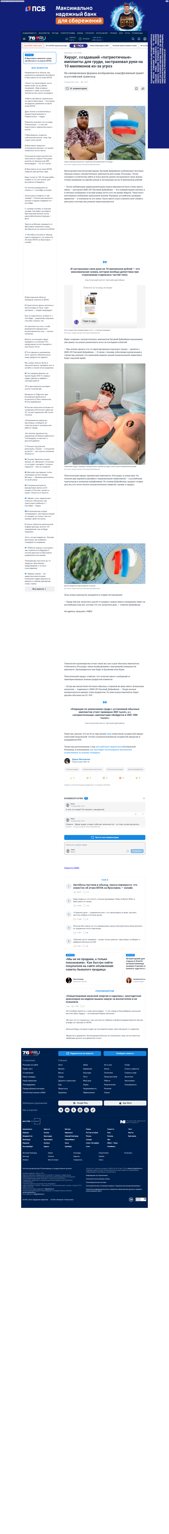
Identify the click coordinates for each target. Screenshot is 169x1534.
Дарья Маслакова (81, 759)
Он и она (108, 1065)
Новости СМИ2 (71, 868)
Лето (85, 1077)
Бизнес (61, 1069)
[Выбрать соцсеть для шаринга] (142, 88)
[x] (86, 1110)
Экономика (130, 1081)
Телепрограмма (68, 33)
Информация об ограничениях (97, 1175)
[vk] (67, 1110)
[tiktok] (92, 1110)
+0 (135, 814)
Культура (87, 1073)
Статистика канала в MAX (34, 1092)
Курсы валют (102, 33)
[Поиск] (133, 38)
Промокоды (137, 33)
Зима (85, 1065)
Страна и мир (130, 1073)
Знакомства (44, 33)
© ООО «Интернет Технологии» (62, 1200)
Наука (85, 1085)
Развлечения (110, 1085)
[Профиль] (145, 38)
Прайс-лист (28, 1069)
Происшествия (110, 1077)
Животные (63, 1088)
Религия (107, 1088)
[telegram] (60, 1110)
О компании (28, 1073)
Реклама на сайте (30, 1065)
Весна (60, 1073)
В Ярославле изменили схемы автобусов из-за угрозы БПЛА (38, 59)
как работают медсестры (108, 746)
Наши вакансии (29, 1081)
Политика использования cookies (98, 1179)
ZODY (121, 33)
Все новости (40, 67)
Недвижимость (30, 33)
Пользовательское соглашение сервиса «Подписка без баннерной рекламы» (113, 1186)
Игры (127, 33)
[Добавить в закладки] (136, 88)
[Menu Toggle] (24, 38)
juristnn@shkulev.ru (29, 1192)
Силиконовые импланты (92, 769)
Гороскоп (89, 33)
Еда (59, 1085)
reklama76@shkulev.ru (135, 1168)
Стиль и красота (132, 1069)
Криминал (87, 1069)
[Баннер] (78, 46)
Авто (60, 1065)
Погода (55, 33)
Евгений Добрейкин (135, 769)
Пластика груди (72, 769)
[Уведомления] (139, 38)
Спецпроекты (131, 1085)
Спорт (127, 1065)
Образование (89, 1092)
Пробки (113, 33)
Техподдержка (29, 1085)
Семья (107, 1092)
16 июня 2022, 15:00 (71, 82)
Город (60, 1077)
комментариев (78, 88)
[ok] (73, 1110)
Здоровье (62, 1092)
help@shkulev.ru (38, 1194)
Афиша (80, 33)
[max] (80, 1110)
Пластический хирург (115, 769)
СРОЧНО (29, 55)
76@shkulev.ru (49, 1189)
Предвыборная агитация (33, 1088)
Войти (73, 852)
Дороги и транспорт (67, 1081)
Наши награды (29, 1077)
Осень (106, 1069)
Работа (107, 1081)
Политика (108, 1073)
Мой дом (87, 1081)
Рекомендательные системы (96, 1182)
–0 (142, 814)
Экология (129, 1077)
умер (109, 733)
